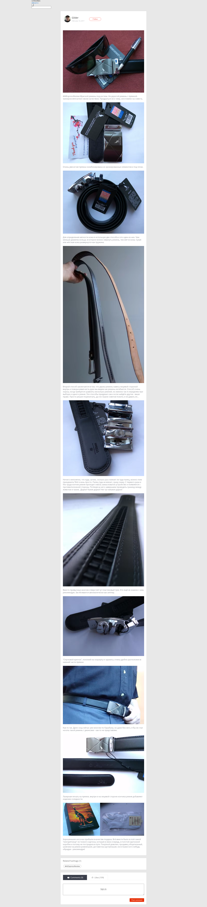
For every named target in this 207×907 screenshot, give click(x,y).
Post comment (136, 900)
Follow (95, 19)
